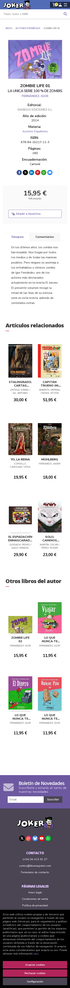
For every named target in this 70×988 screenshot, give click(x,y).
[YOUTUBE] (41, 838)
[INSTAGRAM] (28, 838)
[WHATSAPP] (48, 838)
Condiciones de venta (35, 899)
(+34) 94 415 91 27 (35, 859)
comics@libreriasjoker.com (35, 866)
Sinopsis (17, 237)
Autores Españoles (28, 28)
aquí (35, 953)
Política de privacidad (35, 905)
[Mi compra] (54, 5)
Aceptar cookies (35, 965)
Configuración (35, 981)
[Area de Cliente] (60, 5)
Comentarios (44, 237)
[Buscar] (65, 14)
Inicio (9, 28)
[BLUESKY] (35, 838)
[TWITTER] (22, 838)
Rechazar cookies (35, 973)
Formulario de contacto (35, 872)
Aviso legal (35, 892)
